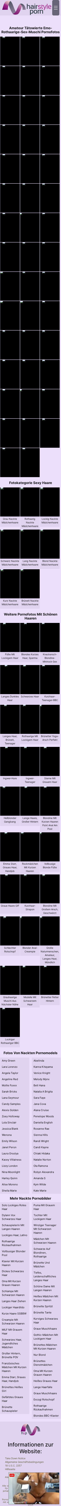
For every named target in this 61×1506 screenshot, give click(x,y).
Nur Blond (40, 1354)
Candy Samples (11, 1104)
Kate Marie (40, 1190)
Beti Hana (39, 1085)
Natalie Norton (42, 1159)
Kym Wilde (40, 1184)
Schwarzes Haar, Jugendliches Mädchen (12, 1343)
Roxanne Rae (41, 1128)
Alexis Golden (10, 1110)
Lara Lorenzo (9, 1066)
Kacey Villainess (11, 1159)
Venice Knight (42, 1073)
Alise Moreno (10, 1184)
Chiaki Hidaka (42, 1153)
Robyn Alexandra (44, 1172)
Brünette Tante (43, 1312)
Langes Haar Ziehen (14, 1301)
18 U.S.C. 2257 (13, 1465)
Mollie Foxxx (9, 1085)
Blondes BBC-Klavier (46, 1415)
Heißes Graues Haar (46, 1381)
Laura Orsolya (10, 1153)
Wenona (7, 1135)
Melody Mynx (41, 1079)
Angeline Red (10, 1079)
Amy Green (8, 1060)
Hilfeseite (10, 1469)
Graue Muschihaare (45, 1328)
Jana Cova (40, 1104)
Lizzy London (10, 1165)
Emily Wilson (9, 1141)
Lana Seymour (10, 1097)
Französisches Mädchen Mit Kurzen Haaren (14, 1367)
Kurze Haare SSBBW (14, 1313)
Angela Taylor (10, 1073)
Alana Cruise (41, 1110)
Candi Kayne (41, 1147)
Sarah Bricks (9, 1091)
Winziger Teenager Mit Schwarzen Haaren (45, 1229)
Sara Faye (39, 1097)
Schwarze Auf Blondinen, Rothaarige (42, 1252)
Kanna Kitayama (43, 1066)
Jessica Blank (10, 1128)
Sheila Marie (9, 1190)
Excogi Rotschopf (44, 1399)
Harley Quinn (9, 1178)
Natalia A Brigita (43, 1091)
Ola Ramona (41, 1165)
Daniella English (43, 1122)
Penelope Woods (44, 1116)
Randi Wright (41, 1141)
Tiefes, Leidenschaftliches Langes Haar (45, 1276)
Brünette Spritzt (43, 1306)
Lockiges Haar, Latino (14, 1235)
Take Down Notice (15, 1458)
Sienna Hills (41, 1135)
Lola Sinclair (9, 1122)
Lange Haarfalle (43, 1387)
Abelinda (39, 1060)
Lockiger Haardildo (13, 1307)
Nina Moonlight (11, 1172)
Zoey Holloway (10, 1116)
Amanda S (40, 1178)
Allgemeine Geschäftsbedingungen (24, 1461)
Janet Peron (9, 1147)
